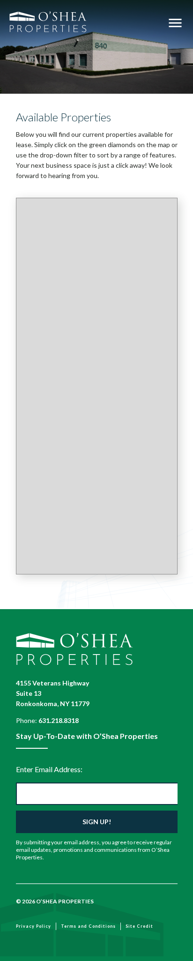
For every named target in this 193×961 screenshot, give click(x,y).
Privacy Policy (33, 926)
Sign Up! (96, 822)
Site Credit (139, 926)
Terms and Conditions (88, 926)
